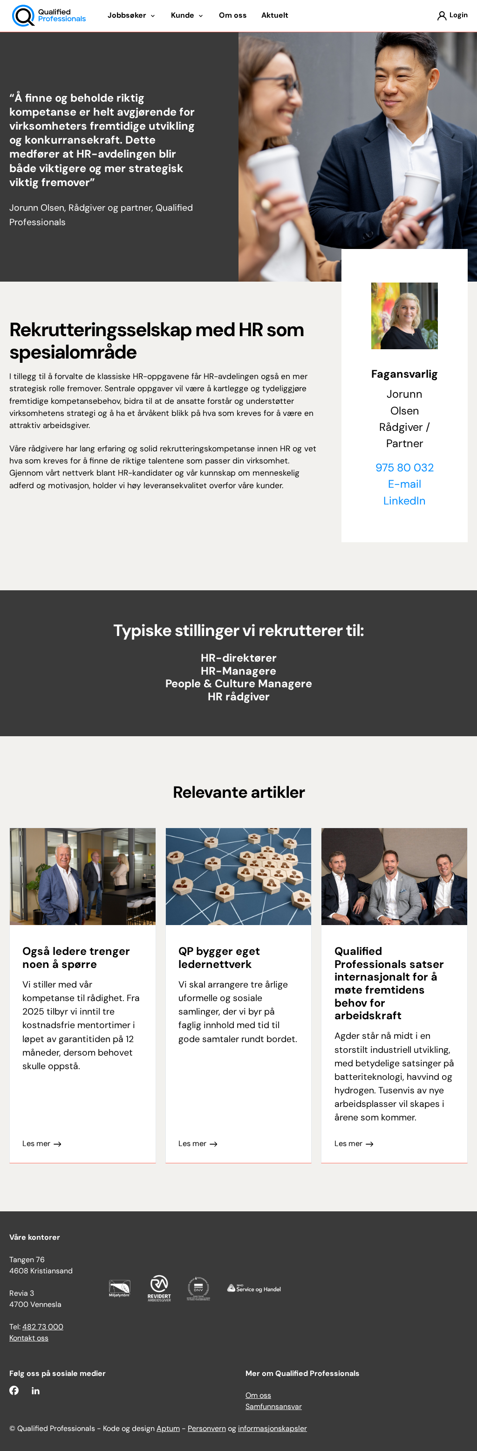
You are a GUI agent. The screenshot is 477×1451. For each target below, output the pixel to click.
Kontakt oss (28, 1338)
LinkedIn (404, 501)
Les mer (36, 1144)
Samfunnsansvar (273, 1407)
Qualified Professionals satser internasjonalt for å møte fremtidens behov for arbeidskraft (389, 984)
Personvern (207, 1429)
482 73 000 (42, 1327)
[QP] (49, 16)
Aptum (168, 1429)
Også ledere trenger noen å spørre (76, 959)
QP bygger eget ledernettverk (219, 959)
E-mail (404, 485)
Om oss (258, 1396)
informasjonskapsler (272, 1429)
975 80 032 (404, 468)
